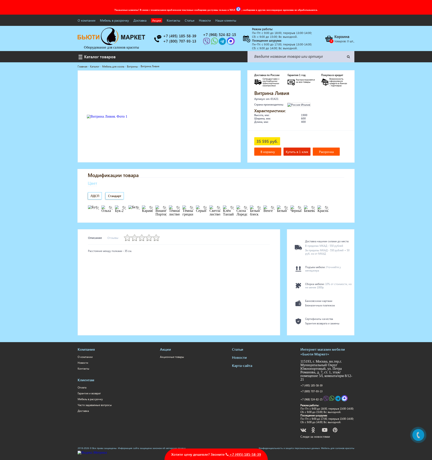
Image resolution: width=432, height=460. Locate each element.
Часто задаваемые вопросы (95, 405)
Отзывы (112, 238)
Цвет (92, 183)
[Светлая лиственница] (218, 207)
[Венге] (272, 207)
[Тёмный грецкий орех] (191, 207)
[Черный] (299, 207)
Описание (95, 238)
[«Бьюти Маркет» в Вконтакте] (303, 431)
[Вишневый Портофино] (164, 207)
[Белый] (286, 207)
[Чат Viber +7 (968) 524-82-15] (207, 43)
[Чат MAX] (238, 10)
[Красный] (326, 207)
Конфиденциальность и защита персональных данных (289, 448)
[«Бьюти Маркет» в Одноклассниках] (313, 431)
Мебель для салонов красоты (337, 448)
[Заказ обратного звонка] (157, 38)
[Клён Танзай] (232, 207)
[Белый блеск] (258, 207)
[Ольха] (110, 207)
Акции (156, 20)
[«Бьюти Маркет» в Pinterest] (335, 431)
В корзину (268, 152)
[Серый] (204, 207)
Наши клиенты (225, 20)
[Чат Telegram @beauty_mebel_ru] (223, 43)
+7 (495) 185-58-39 (311, 385)
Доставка (139, 20)
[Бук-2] (124, 207)
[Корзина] (328, 38)
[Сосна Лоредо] (245, 207)
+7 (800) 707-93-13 (311, 391)
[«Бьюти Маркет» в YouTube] (325, 431)
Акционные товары (172, 357)
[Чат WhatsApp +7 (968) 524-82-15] (215, 43)
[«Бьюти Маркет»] (111, 44)
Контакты (173, 20)
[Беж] (137, 207)
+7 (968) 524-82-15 (311, 399)
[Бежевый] (312, 207)
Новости (205, 20)
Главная (82, 66)
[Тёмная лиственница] (178, 207)
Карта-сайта (242, 365)
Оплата (82, 387)
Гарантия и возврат (89, 393)
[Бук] (96, 207)
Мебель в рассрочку (114, 20)
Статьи (189, 20)
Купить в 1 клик (297, 152)
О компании (86, 20)
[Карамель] (150, 207)
